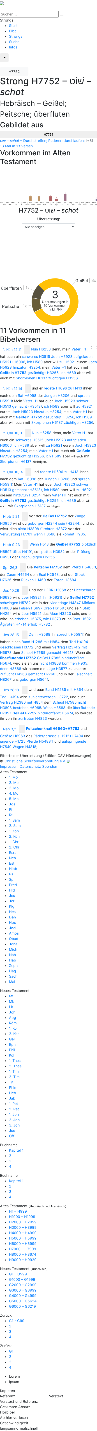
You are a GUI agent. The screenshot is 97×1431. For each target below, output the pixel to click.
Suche (14, 41)
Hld (12, 890)
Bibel (13, 31)
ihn (52, 597)
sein (69, 523)
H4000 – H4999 (23, 1233)
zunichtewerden (48, 697)
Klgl (12, 906)
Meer (60, 613)
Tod (78, 641)
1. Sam (14, 820)
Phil (12, 1050)
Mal (12, 981)
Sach (13, 976)
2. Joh (14, 1120)
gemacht (27, 406)
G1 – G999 (18, 1274)
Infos (13, 47)
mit (52, 641)
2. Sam (15, 825)
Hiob (13, 868)
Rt (11, 815)
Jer (11, 901)
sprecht (70, 634)
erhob (39, 624)
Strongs (15, 36)
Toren (65, 580)
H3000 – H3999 (23, 1227)
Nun (41, 349)
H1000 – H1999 (22, 1216)
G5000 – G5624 (23, 1301)
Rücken (33, 580)
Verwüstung (16, 534)
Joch (61, 356)
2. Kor (14, 1033)
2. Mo (14, 782)
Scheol (33, 652)
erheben (28, 619)
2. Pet (14, 1109)
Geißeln (13, 372)
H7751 (48, 134)
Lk (11, 1007)
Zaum (18, 574)
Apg (12, 1017)
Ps (11, 874)
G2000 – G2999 (23, 1285)
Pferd (84, 567)
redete (55, 388)
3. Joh (14, 1125)
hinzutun (26, 367)
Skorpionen (31, 378)
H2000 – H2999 (23, 1222)
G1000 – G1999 (22, 1279)
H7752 (14, 71)
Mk (11, 1001)
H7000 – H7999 (22, 1249)
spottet (52, 551)
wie (52, 619)
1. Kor (13, 1028)
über (31, 597)
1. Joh (14, 1114)
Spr (12, 879)
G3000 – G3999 (23, 1290)
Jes (12, 895)
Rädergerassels (58, 736)
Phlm (13, 1087)
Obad (13, 938)
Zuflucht (13, 674)
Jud (12, 1130)
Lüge (56, 668)
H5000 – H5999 (23, 1238)
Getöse (12, 736)
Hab (12, 960)
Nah (12, 955)
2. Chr (14, 847)
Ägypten (13, 624)
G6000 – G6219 (22, 1306)
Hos (12, 922)
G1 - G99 (16, 1320)
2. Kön (14, 836)
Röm (13, 1023)
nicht (28, 528)
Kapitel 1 (16, 1150)
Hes (12, 911)
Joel (12, 928)
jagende (12, 741)
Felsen (30, 608)
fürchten (53, 528)
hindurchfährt (55, 713)
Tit (11, 1082)
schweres (36, 356)
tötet (22, 551)
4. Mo (13, 793)
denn (10, 668)
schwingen (15, 602)
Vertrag (66, 647)
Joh (12, 1012)
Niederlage (65, 602)
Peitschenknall (52, 728)
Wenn (39, 544)
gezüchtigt (43, 372)
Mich (13, 949)
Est (11, 863)
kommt (73, 534)
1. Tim (14, 1071)
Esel (49, 574)
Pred (13, 885)
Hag (12, 971)
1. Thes (15, 1060)
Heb (12, 1093)
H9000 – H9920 (23, 1259)
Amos (14, 933)
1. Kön (14, 831)
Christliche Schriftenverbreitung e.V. (35, 761)
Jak (12, 1098)
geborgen (42, 523)
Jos (12, 804)
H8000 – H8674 (22, 1254)
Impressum (9, 766)
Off (11, 1136)
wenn (44, 534)
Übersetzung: (48, 219)
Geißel (55, 516)
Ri (10, 809)
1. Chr (13, 841)
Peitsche (48, 567)
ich (35, 362)
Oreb (54, 608)
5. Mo (14, 798)
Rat (27, 395)
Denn (39, 634)
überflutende (18, 658)
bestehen (27, 707)
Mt (11, 996)
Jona (13, 944)
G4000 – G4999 (23, 1295)
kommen (74, 663)
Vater (79, 349)
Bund (32, 641)
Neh (12, 858)
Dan (12, 917)
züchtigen (63, 378)
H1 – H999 (18, 1211)
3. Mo (14, 788)
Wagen (24, 746)
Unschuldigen (37, 557)
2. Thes (15, 1066)
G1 (11, 1351)
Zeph (13, 965)
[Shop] (3, 65)
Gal (12, 1039)
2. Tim (14, 1076)
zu (67, 362)
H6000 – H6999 (23, 1243)
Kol (11, 1055)
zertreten (32, 718)
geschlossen (16, 647)
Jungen (56, 395)
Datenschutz (30, 766)
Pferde (40, 741)
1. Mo (13, 777)
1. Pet (13, 1103)
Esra (12, 852)
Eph (12, 1044)
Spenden (49, 766)
